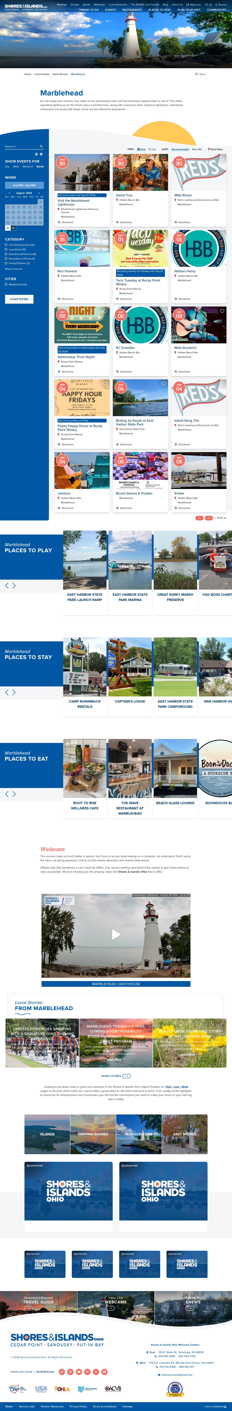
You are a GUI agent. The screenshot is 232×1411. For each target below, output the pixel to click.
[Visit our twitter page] (96, 1372)
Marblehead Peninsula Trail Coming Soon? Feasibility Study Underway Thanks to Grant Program (116, 1034)
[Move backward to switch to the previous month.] (9, 193)
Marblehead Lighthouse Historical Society (79, 211)
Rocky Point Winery (130, 289)
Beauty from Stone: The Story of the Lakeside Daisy (189, 1034)
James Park (175, 594)
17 (13, 217)
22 (40, 217)
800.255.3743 (187, 1356)
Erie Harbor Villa (130, 701)
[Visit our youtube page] (79, 1372)
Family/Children (19, 263)
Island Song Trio (186, 420)
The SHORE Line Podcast (145, 4)
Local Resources (118, 4)
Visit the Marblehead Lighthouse (73, 202)
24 (13, 223)
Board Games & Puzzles (134, 493)
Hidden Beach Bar (129, 200)
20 (29, 217)
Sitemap (127, 1406)
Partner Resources (52, 1406)
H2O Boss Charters (130, 594)
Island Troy (124, 195)
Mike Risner (183, 195)
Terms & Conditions (105, 1406)
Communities (216, 10)
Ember (179, 493)
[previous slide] (7, 585)
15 (41, 212)
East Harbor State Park (132, 429)
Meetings (62, 4)
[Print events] (36, 154)
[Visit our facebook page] (104, 1372)
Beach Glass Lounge (85, 803)
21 (35, 217)
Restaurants (132, 10)
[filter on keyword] (41, 146)
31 (13, 228)
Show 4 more (12, 269)
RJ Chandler (125, 347)
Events (110, 10)
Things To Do (89, 10)
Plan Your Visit (189, 10)
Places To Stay (160, 10)
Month (40, 166)
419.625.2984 (166, 1356)
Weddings (99, 4)
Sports (86, 4)
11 (19, 212)
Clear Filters (19, 299)
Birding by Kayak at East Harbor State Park (134, 422)
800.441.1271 (186, 1367)
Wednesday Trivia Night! (76, 357)
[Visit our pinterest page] (87, 1372)
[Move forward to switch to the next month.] (39, 193)
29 (40, 223)
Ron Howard (67, 271)
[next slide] (14, 585)
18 (19, 217)
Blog (165, 4)
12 (24, 212)
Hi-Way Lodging (175, 701)
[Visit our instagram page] (70, 1372)
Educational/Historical (22, 254)
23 (8, 223)
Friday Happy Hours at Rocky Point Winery (80, 427)
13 (30, 212)
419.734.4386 (168, 1367)
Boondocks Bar (130, 803)
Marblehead (78, 74)
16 (8, 217)
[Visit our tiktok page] (62, 1372)
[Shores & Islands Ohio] (25, 6)
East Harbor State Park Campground (84, 704)
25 (19, 223)
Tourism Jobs (27, 1406)
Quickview (67, 222)
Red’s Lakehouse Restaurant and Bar (198, 200)
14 (35, 212)
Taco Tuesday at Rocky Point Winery (138, 282)
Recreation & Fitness (22, 258)
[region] (140, 335)
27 (30, 223)
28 (35, 223)
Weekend (28, 166)
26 (24, 223)
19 (24, 217)
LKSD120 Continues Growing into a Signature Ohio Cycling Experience (42, 1034)
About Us (177, 4)
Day (7, 166)
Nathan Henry (185, 271)
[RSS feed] (41, 154)
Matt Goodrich (185, 347)
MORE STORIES (111, 1076)
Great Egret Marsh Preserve (85, 597)
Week (16, 166)
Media (9, 1406)
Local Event (17, 249)
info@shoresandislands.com (176, 1375)
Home (28, 74)
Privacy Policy (78, 1406)
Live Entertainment (22, 245)
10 (13, 212)
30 (7, 228)
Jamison (64, 493)
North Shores (61, 74)
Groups (75, 4)
